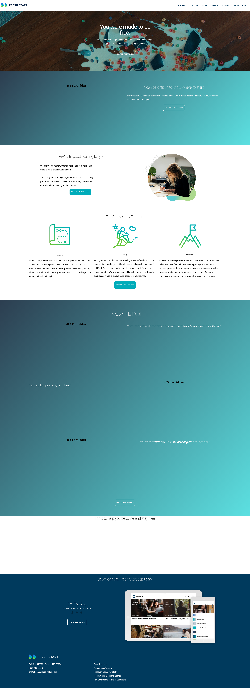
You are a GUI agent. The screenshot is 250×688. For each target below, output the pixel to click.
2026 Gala (181, 5)
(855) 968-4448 (36, 668)
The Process (193, 5)
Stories (204, 5)
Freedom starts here (125, 285)
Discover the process (174, 108)
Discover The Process (125, 54)
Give (244, 5)
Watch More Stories (125, 503)
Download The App (77, 622)
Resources (214, 5)
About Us (225, 5)
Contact (236, 5)
